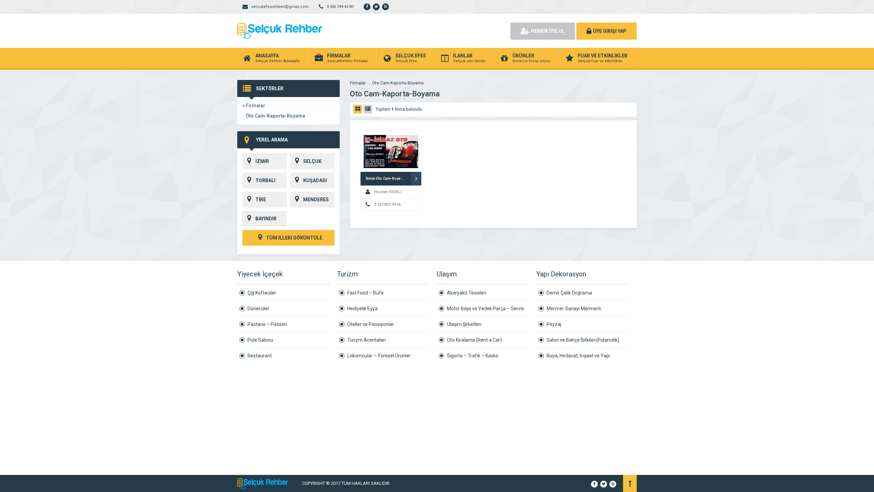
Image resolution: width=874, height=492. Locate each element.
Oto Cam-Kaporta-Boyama (275, 116)
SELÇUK (312, 161)
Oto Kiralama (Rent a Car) (474, 340)
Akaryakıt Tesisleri (466, 293)
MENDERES (316, 199)
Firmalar (255, 105)
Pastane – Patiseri (267, 324)
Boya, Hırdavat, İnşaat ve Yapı (578, 355)
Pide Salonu (260, 340)
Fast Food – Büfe (365, 293)
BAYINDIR (266, 218)
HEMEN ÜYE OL (548, 31)
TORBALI (265, 180)
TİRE (260, 199)
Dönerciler (258, 308)
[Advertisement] (427, 30)
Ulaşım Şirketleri (464, 324)
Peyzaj (554, 324)
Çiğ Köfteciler (262, 293)
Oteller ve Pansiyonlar (370, 324)
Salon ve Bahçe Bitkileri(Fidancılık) (583, 340)
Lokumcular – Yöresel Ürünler (379, 355)
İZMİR (262, 161)
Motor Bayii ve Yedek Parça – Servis (485, 308)
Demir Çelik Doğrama (569, 293)
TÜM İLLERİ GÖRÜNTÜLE (293, 238)
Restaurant (260, 355)
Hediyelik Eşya (362, 308)
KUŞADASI (315, 180)
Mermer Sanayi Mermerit (574, 308)
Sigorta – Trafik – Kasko (472, 355)
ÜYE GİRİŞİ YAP (609, 31)
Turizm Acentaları (366, 340)
